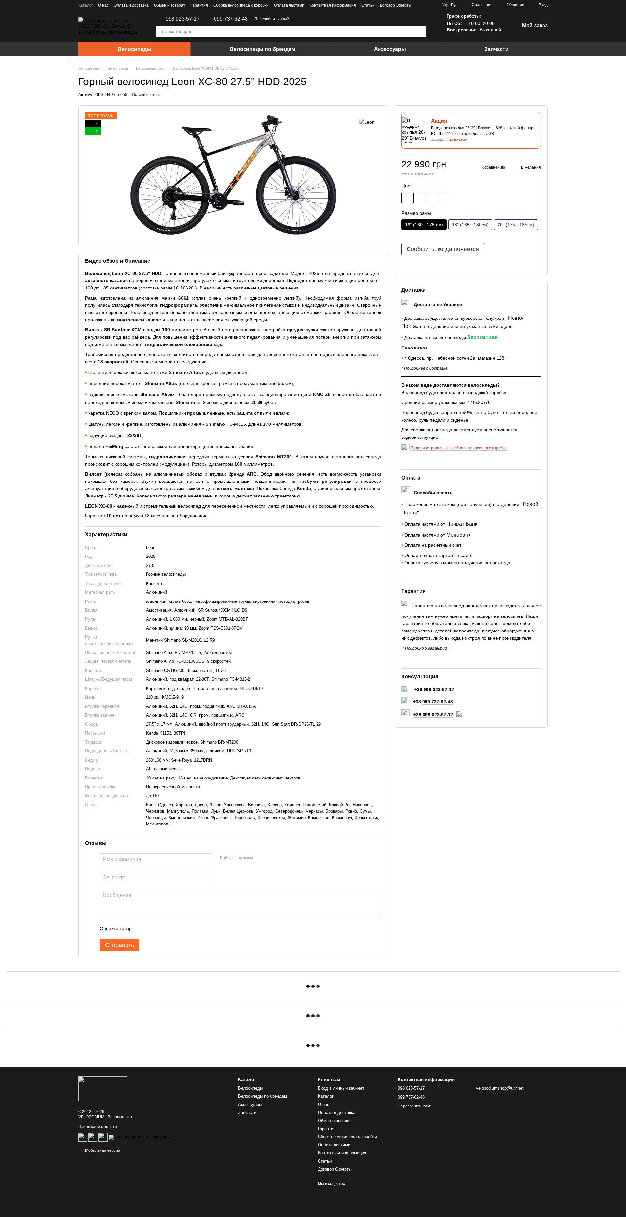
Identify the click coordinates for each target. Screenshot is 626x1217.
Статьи (368, 5)
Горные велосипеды (166, 574)
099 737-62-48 (231, 19)
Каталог (85, 5)
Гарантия (199, 5)
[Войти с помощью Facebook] (260, 858)
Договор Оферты (395, 5)
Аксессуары (390, 49)
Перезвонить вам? (271, 19)
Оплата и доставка (131, 5)
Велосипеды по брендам (262, 49)
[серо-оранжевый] (445, 197)
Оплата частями (289, 5)
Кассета (154, 583)
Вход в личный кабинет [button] (341, 1088)
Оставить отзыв (146, 94)
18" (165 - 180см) (470, 225)
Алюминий (156, 592)
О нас (103, 5)
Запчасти (496, 49)
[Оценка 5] (184, 928)
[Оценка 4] (174, 928)
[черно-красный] (420, 197)
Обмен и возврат (169, 5)
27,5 (150, 565)
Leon (150, 547)
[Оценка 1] (142, 928)
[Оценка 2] (153, 928)
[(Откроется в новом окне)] (92, 1137)
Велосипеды (134, 49)
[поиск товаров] (420, 31)
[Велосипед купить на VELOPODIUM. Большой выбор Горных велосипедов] (102, 1088)
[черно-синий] (433, 197)
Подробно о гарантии (426, 648)
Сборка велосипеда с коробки (241, 5)
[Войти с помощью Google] (271, 858)
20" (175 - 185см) (516, 225)
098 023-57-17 (183, 19)
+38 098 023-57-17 (433, 714)
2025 (150, 556)
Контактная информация (332, 5)
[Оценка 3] (163, 928)
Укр (445, 5)
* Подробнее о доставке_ (425, 368)
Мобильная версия (102, 1150)
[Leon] (366, 121)
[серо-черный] (407, 197)
